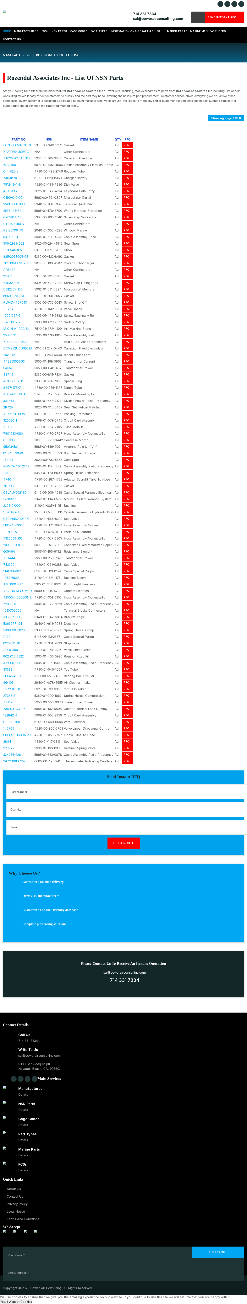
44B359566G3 (14, 361)
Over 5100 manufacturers (40, 896)
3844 (7, 741)
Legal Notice (16, 1211)
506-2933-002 (13, 243)
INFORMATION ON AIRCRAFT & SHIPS (135, 31)
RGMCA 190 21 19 (16, 466)
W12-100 (9, 165)
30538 (7, 669)
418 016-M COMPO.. (18, 591)
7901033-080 (13, 433)
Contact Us (15, 1196)
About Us (14, 1189)
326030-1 (10, 420)
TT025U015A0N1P (16, 158)
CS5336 (9, 440)
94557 (8, 368)
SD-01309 (10, 650)
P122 (6, 637)
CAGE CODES (78, 31)
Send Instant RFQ (222, 17)
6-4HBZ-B (11, 171)
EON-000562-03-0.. (17, 145)
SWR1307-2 (11, 322)
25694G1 (9, 335)
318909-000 (12, 663)
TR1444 (9, 558)
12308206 (10, 499)
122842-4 (10, 715)
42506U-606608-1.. (17, 597)
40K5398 (10, 191)
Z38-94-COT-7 (14, 709)
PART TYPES (99, 31)
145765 (8, 728)
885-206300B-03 (15, 256)
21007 (7, 276)
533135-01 (10, 237)
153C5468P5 (12, 250)
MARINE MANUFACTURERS (208, 31)
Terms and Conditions (23, 1219)
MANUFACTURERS (26, 31)
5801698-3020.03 (16, 630)
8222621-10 (11, 643)
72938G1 (9, 604)
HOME (7, 31)
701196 (8, 486)
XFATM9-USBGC (16, 152)
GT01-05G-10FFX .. (17, 519)
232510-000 (12, 506)
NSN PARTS (59, 31)
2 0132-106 (11, 283)
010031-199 (11, 722)
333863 (8, 401)
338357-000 (12, 617)
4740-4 (9, 479)
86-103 (8, 682)
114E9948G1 (12, 571)
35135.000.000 (14, 204)
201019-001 (11, 545)
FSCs (45, 31)
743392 (8, 565)
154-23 (8, 460)
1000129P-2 (11, 315)
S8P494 (9, 374)
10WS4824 (11, 512)
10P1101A (10, 532)
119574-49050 (14, 525)
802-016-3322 (13, 656)
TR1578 (8, 702)
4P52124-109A (14, 414)
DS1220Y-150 (13, 289)
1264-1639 (11, 578)
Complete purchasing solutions (44, 924)
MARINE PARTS (177, 31)
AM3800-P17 (13, 584)
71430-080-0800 (16, 342)
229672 (8, 748)
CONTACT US (12, 39)
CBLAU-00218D (15, 492)
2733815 (9, 696)
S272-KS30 (11, 689)
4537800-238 (13, 381)
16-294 (8, 309)
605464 (9, 551)
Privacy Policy (17, 1204)
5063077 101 (12, 623)
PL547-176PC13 (15, 302)
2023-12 (9, 355)
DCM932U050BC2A (17, 348)
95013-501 (10, 447)
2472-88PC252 (14, 761)
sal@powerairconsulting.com (157, 19)
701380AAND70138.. (18, 263)
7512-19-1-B (12, 184)
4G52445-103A (14, 394)
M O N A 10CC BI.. (16, 329)
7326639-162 (13, 538)
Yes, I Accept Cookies (16, 1302)
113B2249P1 (12, 676)
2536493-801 (13, 211)
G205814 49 (12, 217)
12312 (7, 473)
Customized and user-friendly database (50, 910)
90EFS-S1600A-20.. (17, 735)
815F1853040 (13, 453)
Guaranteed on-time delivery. (43, 882)
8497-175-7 (12, 388)
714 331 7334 (143, 14)
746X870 (10, 178)
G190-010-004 (14, 198)
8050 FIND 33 (13, 296)
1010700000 (12, 610)
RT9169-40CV (13, 224)
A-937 (7, 427)
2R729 (8, 407)
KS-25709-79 (13, 230)
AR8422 (9, 270)
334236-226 (12, 755)
